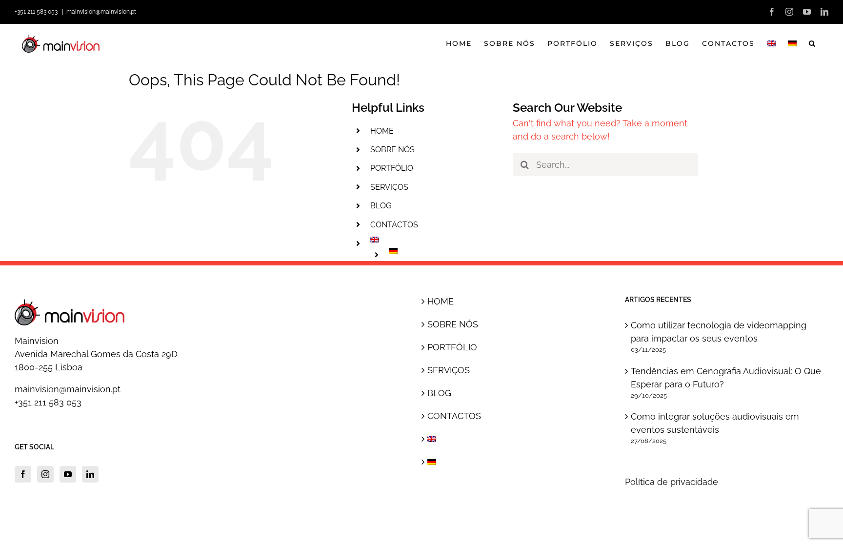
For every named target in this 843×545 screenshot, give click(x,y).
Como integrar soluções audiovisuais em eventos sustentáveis (715, 423)
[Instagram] (45, 474)
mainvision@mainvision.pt (101, 11)
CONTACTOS (394, 224)
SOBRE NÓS (392, 149)
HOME (382, 131)
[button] (812, 43)
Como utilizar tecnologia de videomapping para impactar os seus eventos (718, 331)
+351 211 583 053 (48, 402)
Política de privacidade (671, 482)
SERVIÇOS (389, 187)
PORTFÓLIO (391, 168)
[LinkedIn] (90, 474)
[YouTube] (68, 474)
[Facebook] (23, 474)
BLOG (380, 205)
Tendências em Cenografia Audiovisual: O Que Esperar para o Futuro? (726, 377)
